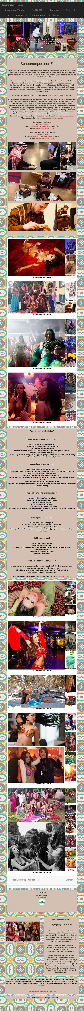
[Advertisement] (42, 1006)
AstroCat (41, 998)
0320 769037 (43, 124)
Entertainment (54, 10)
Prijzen (7, 15)
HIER (42, 985)
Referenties (19, 15)
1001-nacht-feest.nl (64, 576)
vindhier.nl (42, 897)
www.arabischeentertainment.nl (52, 118)
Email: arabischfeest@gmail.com (15, 10)
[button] (25, 880)
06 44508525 (45, 136)
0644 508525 (46, 126)
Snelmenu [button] (56, 15)
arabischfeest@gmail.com (45, 128)
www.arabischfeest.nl (66, 116)
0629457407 (35, 136)
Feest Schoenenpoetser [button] (37, 15)
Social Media (42, 893)
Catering (68, 10)
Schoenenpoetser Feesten (12, 4)
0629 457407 (35, 126)
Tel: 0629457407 (37, 10)
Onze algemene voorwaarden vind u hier (42, 991)
